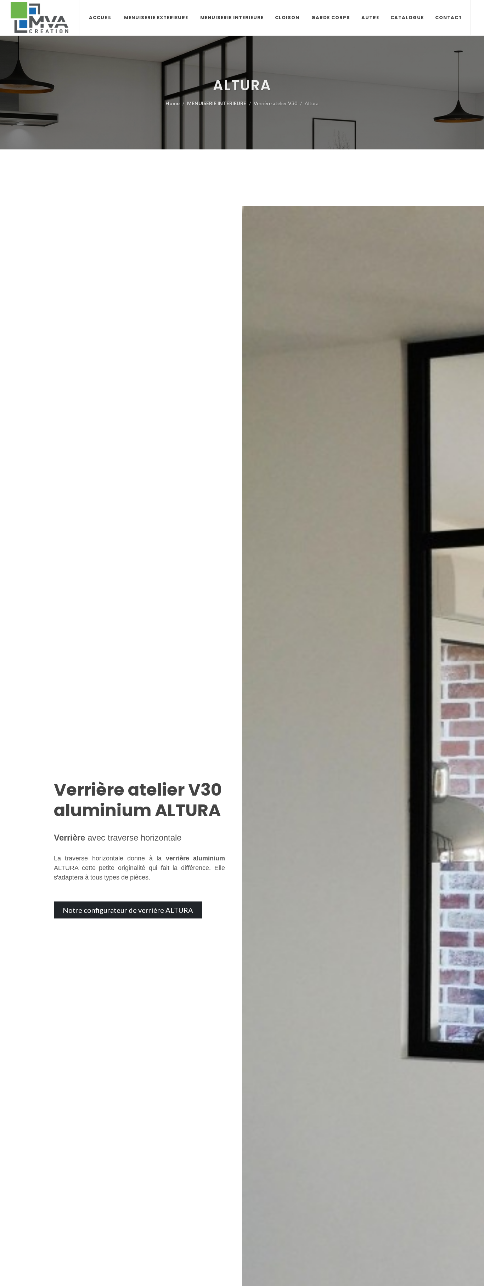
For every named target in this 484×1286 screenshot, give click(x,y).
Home (172, 103)
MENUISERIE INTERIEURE (216, 103)
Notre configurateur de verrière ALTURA (128, 910)
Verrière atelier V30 (275, 103)
